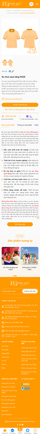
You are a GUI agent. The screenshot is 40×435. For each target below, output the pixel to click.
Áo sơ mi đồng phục (8, 400)
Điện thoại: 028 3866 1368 (14, 322)
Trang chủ (9, 10)
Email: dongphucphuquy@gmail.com (17, 331)
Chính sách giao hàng (28, 368)
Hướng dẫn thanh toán (29, 348)
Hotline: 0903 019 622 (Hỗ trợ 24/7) (17, 327)
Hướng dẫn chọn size (28, 351)
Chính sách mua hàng (28, 364)
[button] (12, 275)
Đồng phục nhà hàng (9, 396)
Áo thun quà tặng (13, 13)
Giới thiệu (5, 346)
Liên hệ (4, 364)
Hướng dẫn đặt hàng (28, 355)
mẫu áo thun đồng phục (29, 132)
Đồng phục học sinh (8, 407)
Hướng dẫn (5, 353)
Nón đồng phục (7, 414)
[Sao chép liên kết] (13, 71)
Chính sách (5, 357)
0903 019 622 (10, 116)
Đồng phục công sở (8, 387)
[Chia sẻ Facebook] (10, 71)
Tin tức (4, 361)
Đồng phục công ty (8, 403)
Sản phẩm (17, 10)
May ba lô (5, 411)
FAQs (3, 368)
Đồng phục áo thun (28, 10)
